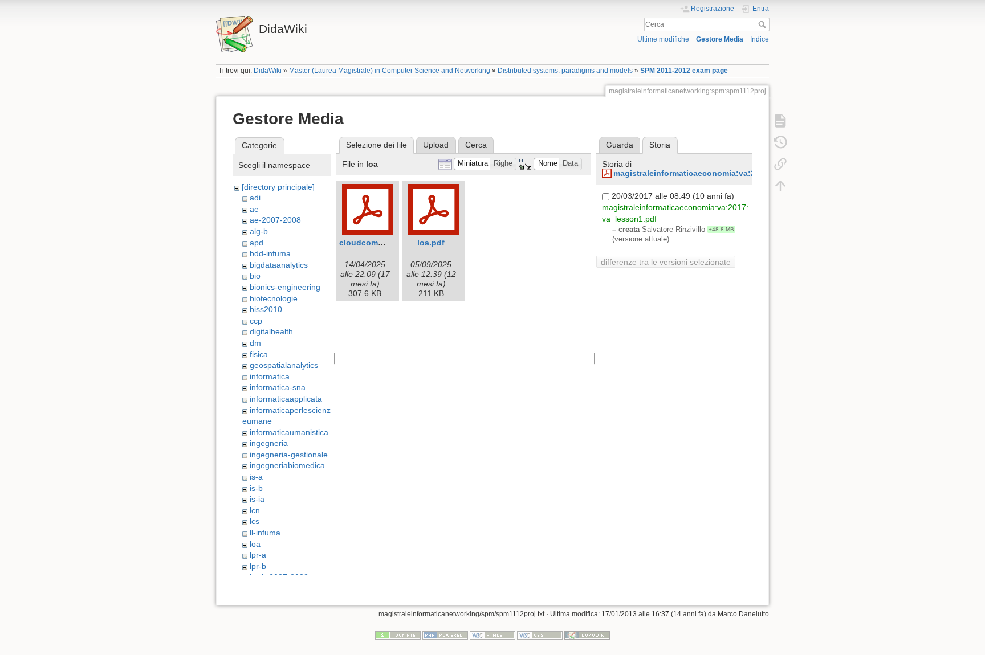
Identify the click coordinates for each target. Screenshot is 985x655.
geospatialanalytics (284, 365)
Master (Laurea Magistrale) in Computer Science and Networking (389, 71)
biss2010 (266, 309)
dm (255, 342)
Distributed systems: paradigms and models (565, 71)
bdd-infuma (270, 253)
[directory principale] (278, 186)
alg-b (259, 231)
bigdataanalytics (279, 264)
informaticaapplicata (286, 398)
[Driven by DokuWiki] (587, 635)
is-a (256, 476)
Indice (759, 39)
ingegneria (269, 443)
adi (255, 197)
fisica (259, 354)
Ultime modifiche (663, 39)
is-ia (257, 498)
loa (255, 543)
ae (254, 209)
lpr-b (258, 566)
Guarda (619, 144)
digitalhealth (271, 331)
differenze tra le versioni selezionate (666, 262)
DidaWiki (268, 71)
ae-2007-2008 (275, 219)
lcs (254, 521)
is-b (256, 488)
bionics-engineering (285, 287)
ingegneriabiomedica (287, 465)
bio (255, 275)
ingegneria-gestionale (289, 454)
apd (256, 242)
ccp (256, 320)
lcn (255, 510)
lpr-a (258, 554)
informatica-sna (278, 387)
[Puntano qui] (780, 164)
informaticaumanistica (289, 432)
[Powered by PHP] (445, 635)
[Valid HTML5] (492, 635)
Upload (436, 144)
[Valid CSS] (540, 635)
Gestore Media (719, 39)
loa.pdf (431, 242)
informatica (270, 376)
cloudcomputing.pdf (379, 242)
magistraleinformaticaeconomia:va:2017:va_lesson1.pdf (722, 173)
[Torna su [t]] (780, 186)
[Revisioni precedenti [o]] (780, 142)
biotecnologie (274, 298)
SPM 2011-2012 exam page (684, 71)
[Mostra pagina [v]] (780, 121)
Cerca (763, 24)
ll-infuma (265, 532)
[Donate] (398, 635)
